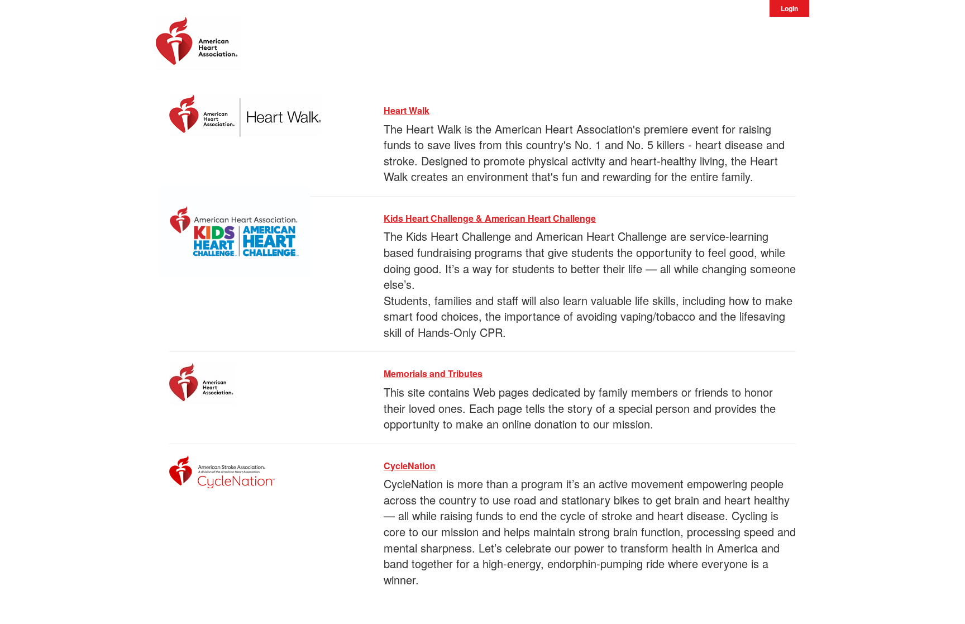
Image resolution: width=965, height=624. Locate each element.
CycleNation (410, 465)
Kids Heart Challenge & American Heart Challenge (490, 218)
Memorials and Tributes (433, 373)
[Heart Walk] (245, 114)
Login (789, 8)
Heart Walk (406, 110)
